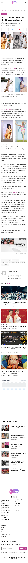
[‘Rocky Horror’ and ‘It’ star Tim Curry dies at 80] (5, 428)
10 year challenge (6, 260)
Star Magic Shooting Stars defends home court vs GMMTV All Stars (18, 470)
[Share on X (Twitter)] (12, 29)
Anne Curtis (13, 68)
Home (9, 10)
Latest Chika (5, 264)
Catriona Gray (22, 147)
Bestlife (4, 14)
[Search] (26, 2)
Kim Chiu (15, 192)
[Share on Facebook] (5, 29)
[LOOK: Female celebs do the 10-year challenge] (14, 40)
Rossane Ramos (9, 23)
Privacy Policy (4, 553)
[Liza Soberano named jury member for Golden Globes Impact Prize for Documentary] (5, 436)
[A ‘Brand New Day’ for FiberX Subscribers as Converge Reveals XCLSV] (14, 293)
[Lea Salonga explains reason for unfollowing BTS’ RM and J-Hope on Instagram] (5, 445)
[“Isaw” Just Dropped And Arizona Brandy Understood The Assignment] (14, 362)
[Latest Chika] (14, 2)
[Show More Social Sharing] (25, 29)
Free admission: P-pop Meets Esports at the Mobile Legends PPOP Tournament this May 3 (13, 349)
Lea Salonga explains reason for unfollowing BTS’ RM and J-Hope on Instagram (18, 444)
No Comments (6, 25)
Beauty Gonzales (6, 109)
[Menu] (2, 2)
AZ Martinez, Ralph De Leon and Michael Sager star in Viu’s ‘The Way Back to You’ (18, 453)
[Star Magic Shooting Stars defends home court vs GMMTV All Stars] (5, 471)
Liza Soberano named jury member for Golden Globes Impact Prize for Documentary (18, 435)
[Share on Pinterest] (19, 29)
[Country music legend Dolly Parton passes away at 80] (5, 463)
